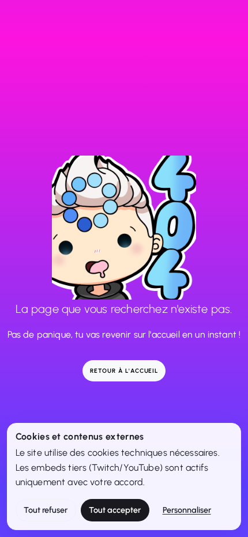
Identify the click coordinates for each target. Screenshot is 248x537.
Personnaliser (187, 510)
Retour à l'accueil (124, 371)
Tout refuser (45, 510)
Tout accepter (115, 510)
